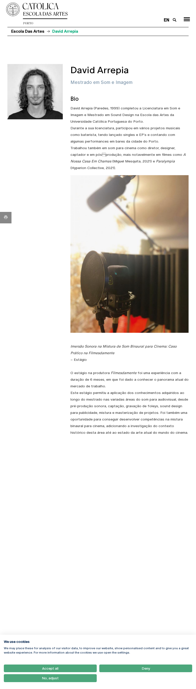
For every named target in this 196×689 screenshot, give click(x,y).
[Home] (82, 13)
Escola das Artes (27, 31)
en (166, 20)
